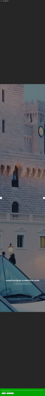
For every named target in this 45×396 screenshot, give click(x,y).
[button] (1, 198)
